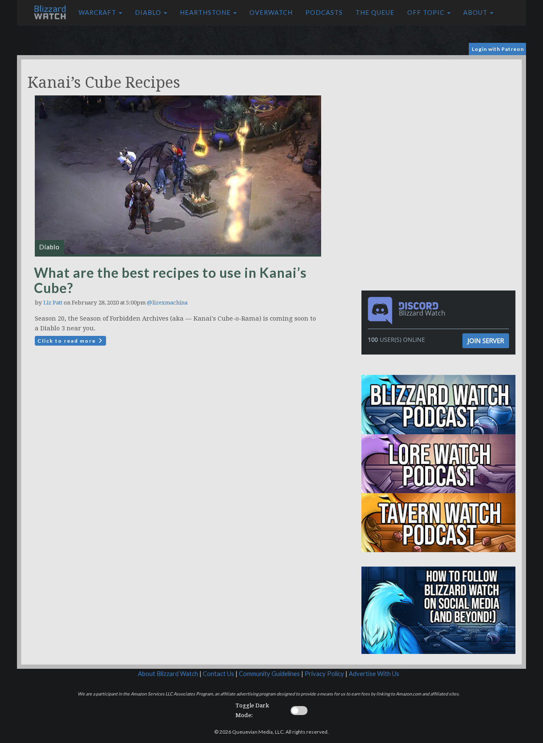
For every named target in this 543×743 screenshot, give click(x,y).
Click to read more (67, 341)
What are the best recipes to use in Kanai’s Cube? (170, 280)
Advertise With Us (374, 673)
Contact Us (218, 673)
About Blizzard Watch (168, 673)
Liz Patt (52, 302)
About (476, 12)
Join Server (485, 340)
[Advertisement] (440, 119)
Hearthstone (206, 12)
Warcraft (98, 12)
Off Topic (426, 12)
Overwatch (271, 12)
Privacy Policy (324, 673)
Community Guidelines (269, 673)
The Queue (375, 12)
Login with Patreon (498, 49)
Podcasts (324, 12)
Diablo (149, 12)
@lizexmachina (167, 302)
